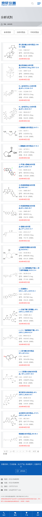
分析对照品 (21, 32)
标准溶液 (7, 32)
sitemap (31, 496)
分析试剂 (9, 24)
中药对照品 (34, 32)
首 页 (6, 451)
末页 (34, 451)
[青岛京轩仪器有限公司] (9, 3)
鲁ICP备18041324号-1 (23, 496)
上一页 (12, 451)
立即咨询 (22, 471)
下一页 (28, 451)
